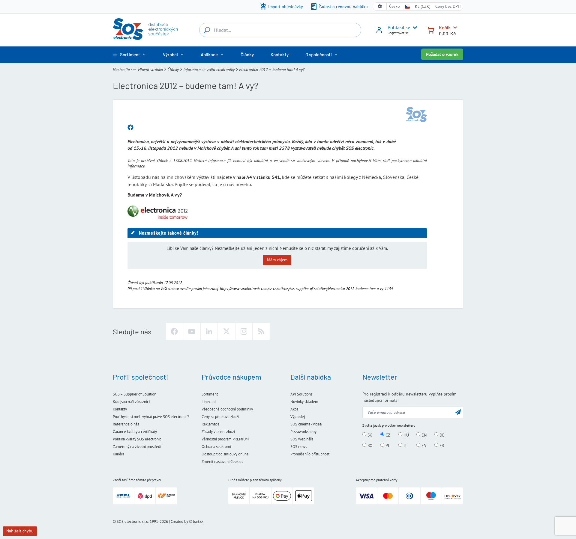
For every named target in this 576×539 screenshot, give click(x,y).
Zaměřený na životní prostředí (137, 446)
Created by (179, 521)
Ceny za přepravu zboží (220, 416)
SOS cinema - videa (306, 424)
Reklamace (211, 424)
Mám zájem (277, 259)
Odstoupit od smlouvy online (225, 454)
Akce (294, 409)
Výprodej (297, 416)
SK (369, 434)
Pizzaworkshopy (303, 431)
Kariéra (118, 454)
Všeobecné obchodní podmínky (227, 409)
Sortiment (210, 394)
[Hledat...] (207, 30)
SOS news (298, 446)
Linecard (209, 401)
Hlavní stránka (150, 69)
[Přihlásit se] (379, 32)
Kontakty (120, 409)
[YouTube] (191, 331)
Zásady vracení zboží (218, 431)
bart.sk (198, 521)
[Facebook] (174, 331)
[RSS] (261, 331)
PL (387, 445)
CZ (387, 434)
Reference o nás (126, 424)
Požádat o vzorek (442, 54)
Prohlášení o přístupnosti (310, 454)
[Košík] (430, 29)
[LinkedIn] (209, 331)
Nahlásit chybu (20, 531)
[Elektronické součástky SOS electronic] (145, 29)
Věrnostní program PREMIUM (225, 439)
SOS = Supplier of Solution (134, 394)
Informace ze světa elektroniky (209, 69)
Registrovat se (398, 33)
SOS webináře (302, 439)
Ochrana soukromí (216, 446)
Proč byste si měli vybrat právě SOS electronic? (151, 416)
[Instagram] (244, 331)
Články (173, 69)
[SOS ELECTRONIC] (416, 114)
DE (441, 434)
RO (369, 445)
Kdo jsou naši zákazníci (131, 401)
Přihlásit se (399, 27)
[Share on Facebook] (131, 127)
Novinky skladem (304, 401)
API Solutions (301, 394)
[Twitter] (226, 331)
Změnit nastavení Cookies (222, 461)
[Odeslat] (458, 411)
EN (423, 434)
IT (404, 445)
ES (423, 445)
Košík (445, 27)
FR (441, 445)
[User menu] (413, 27)
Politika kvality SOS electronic (137, 439)
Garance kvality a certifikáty (135, 431)
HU (405, 434)
